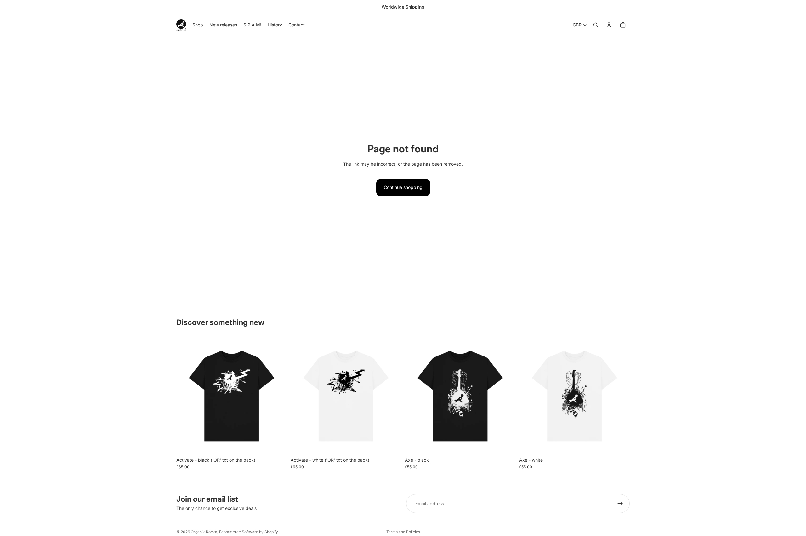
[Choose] (277, 444)
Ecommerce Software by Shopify (248, 531)
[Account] (609, 25)
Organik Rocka (204, 531)
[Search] (596, 25)
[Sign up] (620, 503)
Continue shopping (403, 187)
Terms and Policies (403, 531)
